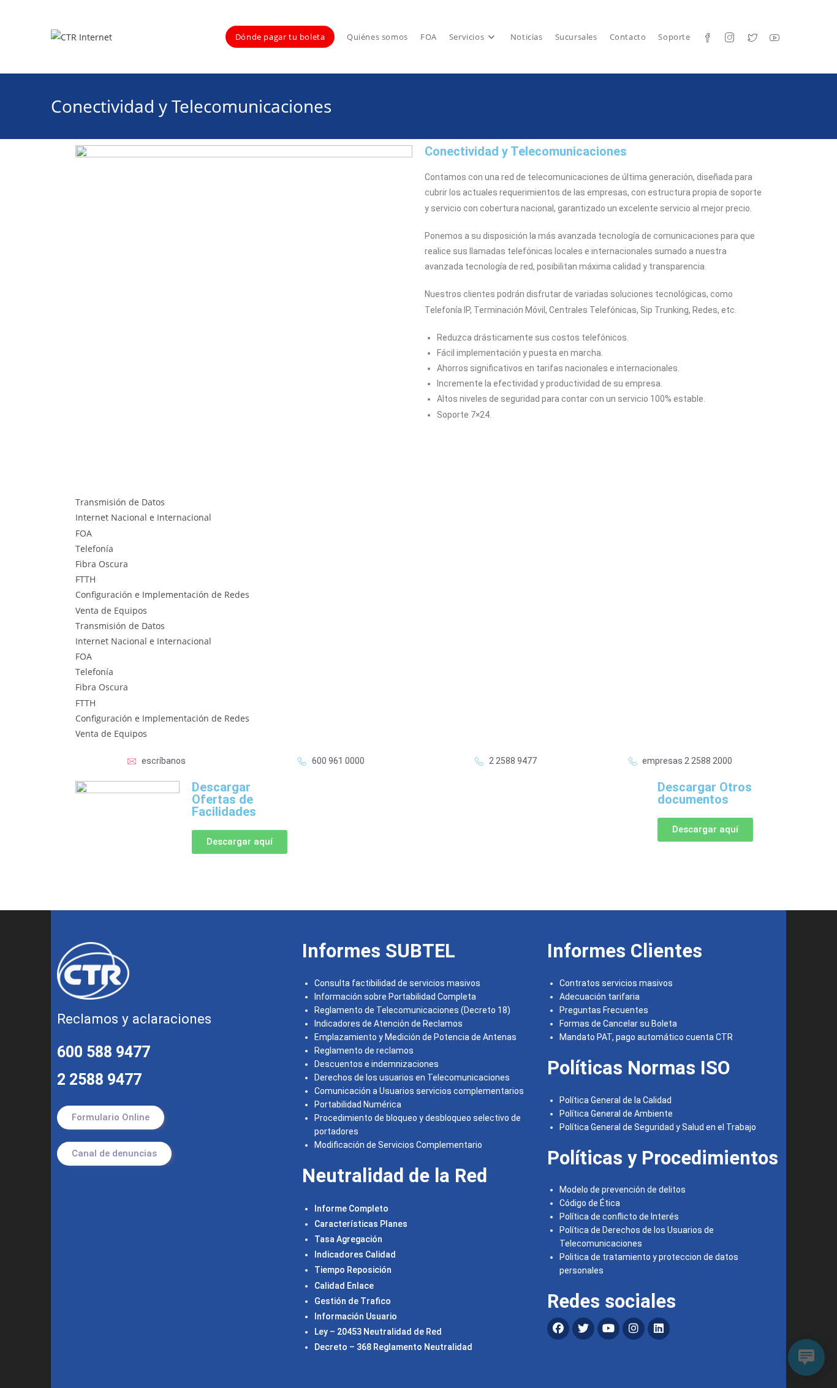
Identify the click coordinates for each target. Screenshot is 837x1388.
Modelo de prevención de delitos (622, 1189)
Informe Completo (351, 1208)
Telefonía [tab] (94, 548)
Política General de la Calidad (615, 1100)
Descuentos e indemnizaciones (376, 1064)
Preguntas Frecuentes (603, 1010)
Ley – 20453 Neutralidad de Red (378, 1332)
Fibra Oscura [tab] (101, 564)
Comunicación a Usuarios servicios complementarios (419, 1091)
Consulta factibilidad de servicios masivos (397, 983)
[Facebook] (558, 1329)
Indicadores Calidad (355, 1254)
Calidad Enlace (344, 1286)
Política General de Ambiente (616, 1113)
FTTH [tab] (85, 579)
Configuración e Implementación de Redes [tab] (162, 594)
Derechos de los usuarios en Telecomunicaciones (413, 1077)
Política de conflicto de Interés (619, 1216)
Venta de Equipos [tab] (111, 610)
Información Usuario (355, 1316)
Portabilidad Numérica (357, 1104)
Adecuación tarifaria (599, 996)
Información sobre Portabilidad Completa (395, 996)
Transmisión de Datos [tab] (120, 502)
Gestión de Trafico (352, 1301)
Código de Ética (589, 1203)
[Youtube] (608, 1329)
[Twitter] (583, 1329)
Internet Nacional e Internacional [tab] (143, 517)
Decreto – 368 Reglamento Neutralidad (393, 1347)
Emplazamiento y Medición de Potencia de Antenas (415, 1037)
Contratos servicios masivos (616, 983)
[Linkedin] (659, 1329)
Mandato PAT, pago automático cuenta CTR (647, 1037)
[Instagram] (634, 1329)
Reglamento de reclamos (364, 1050)
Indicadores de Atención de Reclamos (388, 1023)
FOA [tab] (83, 533)
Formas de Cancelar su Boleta (618, 1023)
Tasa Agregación (348, 1239)
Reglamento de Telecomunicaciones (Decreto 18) (412, 1010)
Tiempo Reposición (353, 1270)
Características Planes (360, 1224)
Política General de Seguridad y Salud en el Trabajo (657, 1127)
